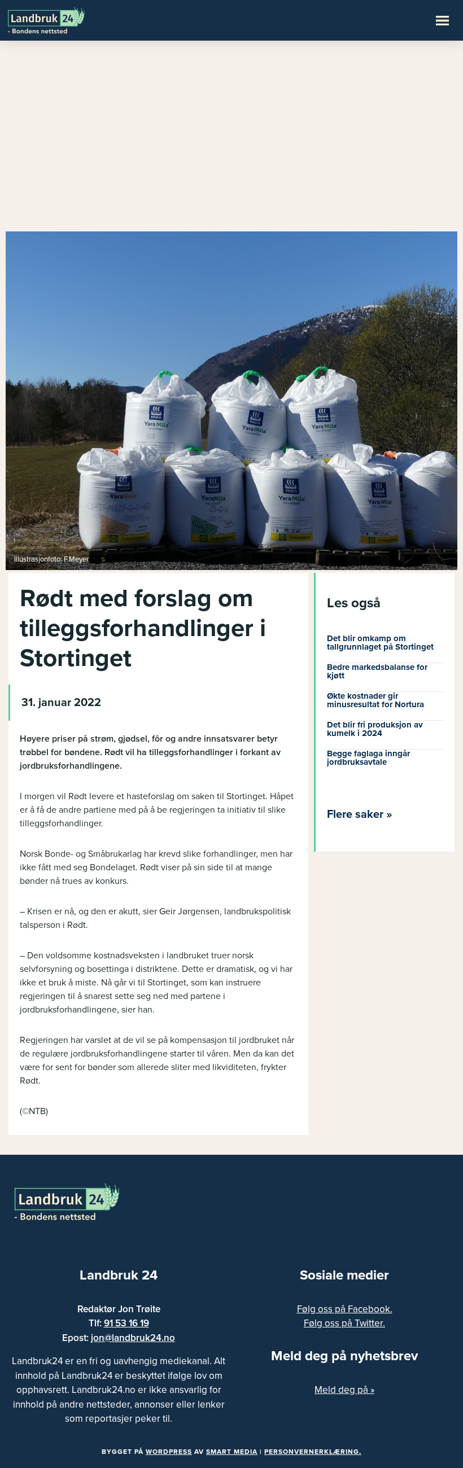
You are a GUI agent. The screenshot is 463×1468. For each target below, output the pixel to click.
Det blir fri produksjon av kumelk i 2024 (375, 729)
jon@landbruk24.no (133, 1338)
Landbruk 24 (62, 19)
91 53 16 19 (126, 1323)
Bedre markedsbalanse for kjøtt (377, 671)
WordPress (169, 1452)
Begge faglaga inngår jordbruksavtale (368, 757)
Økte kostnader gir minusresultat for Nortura (375, 700)
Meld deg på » (344, 1390)
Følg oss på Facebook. (344, 1309)
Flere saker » (359, 814)
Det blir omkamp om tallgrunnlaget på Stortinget (380, 642)
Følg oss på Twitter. (344, 1323)
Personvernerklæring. (312, 1452)
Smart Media (231, 1452)
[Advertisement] (231, 141)
